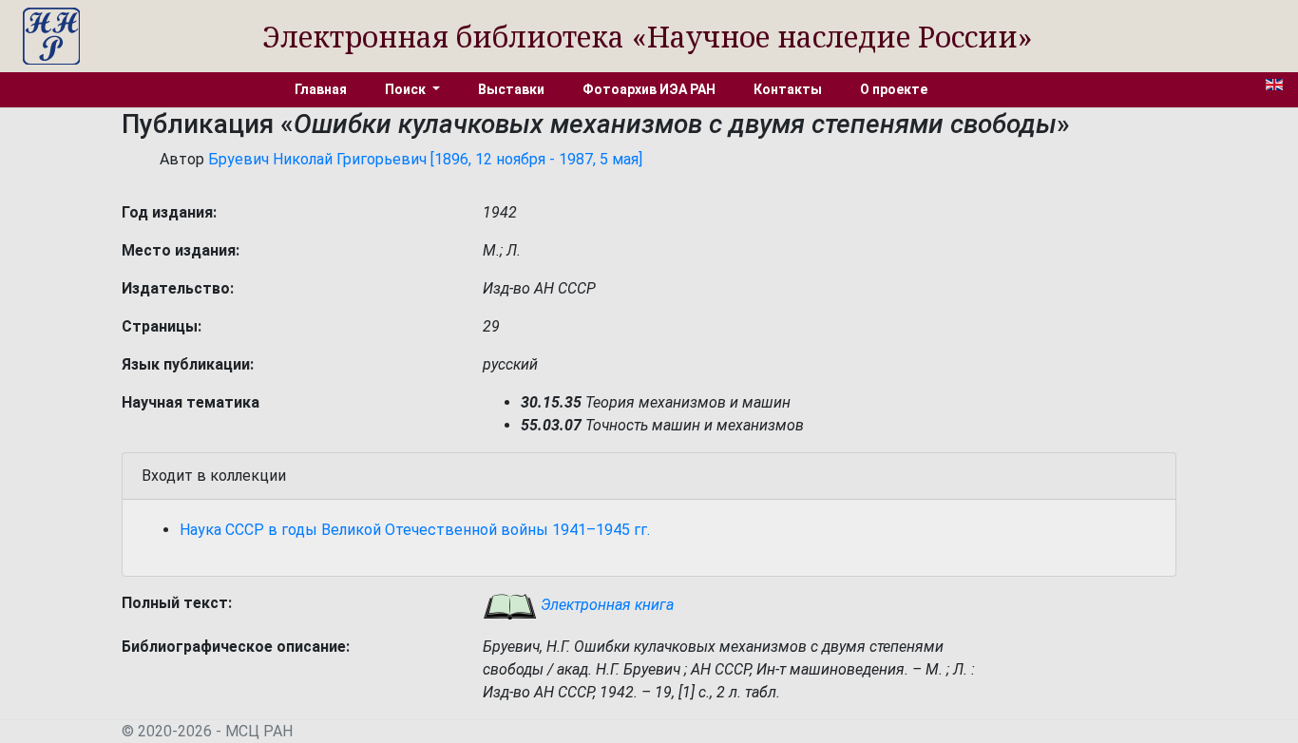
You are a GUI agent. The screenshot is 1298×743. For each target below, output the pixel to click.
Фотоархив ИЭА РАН (649, 89)
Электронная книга (605, 605)
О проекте (893, 89)
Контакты (788, 89)
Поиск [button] (407, 89)
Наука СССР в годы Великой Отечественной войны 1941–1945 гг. (415, 530)
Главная (321, 89)
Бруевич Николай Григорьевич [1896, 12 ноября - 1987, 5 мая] (425, 159)
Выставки (511, 89)
